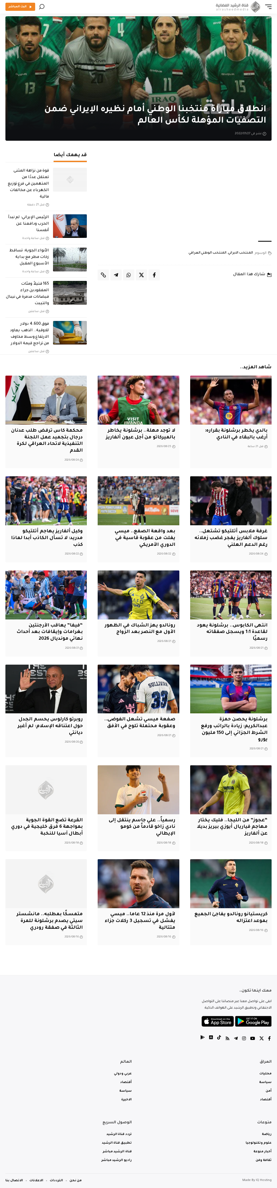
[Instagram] (244, 1039)
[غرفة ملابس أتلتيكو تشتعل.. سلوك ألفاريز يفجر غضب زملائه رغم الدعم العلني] (231, 500)
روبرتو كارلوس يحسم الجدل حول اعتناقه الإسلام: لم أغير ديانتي (50, 726)
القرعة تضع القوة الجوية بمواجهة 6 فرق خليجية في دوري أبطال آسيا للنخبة (47, 827)
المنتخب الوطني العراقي (207, 253)
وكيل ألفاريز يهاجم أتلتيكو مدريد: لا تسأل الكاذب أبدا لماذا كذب (47, 538)
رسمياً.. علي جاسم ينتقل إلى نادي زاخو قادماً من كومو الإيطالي (142, 827)
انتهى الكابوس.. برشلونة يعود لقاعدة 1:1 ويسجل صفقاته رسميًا (232, 632)
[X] (262, 1039)
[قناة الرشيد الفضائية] (237, 7)
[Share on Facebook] (154, 275)
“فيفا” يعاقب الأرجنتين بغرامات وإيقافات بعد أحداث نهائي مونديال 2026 (50, 632)
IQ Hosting (264, 1180)
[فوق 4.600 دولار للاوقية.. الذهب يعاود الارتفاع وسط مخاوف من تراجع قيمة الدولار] (70, 333)
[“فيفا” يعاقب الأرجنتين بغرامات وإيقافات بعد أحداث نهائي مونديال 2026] (46, 594)
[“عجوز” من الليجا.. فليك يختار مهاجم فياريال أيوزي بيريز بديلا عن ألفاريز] (231, 789)
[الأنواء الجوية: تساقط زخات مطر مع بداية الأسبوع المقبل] (70, 259)
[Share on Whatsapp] (128, 275)
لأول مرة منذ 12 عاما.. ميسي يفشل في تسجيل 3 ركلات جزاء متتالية (140, 921)
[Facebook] (269, 1039)
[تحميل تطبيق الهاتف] (237, 1021)
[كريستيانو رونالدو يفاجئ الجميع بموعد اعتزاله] (231, 883)
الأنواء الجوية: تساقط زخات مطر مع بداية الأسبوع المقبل (29, 257)
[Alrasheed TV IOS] (211, 1039)
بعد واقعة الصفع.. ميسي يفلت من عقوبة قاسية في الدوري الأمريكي (145, 538)
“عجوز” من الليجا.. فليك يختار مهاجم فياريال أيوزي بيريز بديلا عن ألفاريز (232, 827)
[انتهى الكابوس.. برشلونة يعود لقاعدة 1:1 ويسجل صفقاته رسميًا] (231, 594)
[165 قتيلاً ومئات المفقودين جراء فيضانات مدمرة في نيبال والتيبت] (70, 293)
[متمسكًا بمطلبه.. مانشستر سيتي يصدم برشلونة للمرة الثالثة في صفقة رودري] (46, 883)
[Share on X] (141, 275)
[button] (267, 7)
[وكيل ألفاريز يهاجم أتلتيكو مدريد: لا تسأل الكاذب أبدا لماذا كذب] (46, 500)
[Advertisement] (185, 195)
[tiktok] (219, 1039)
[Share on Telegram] (116, 275)
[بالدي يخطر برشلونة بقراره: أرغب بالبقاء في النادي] (231, 400)
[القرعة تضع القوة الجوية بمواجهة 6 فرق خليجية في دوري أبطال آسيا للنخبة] (46, 789)
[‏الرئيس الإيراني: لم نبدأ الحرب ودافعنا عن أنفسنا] (70, 226)
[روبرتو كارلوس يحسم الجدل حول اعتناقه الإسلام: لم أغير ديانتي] (46, 689)
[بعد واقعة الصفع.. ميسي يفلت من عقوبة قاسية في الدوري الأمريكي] (138, 500)
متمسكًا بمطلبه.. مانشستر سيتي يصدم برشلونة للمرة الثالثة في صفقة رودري (50, 921)
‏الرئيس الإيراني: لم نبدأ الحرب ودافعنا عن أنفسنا (28, 224)
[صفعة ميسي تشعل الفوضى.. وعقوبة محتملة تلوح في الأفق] (138, 689)
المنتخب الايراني (240, 253)
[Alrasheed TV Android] (203, 1039)
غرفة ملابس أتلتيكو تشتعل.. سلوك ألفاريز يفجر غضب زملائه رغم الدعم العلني (231, 538)
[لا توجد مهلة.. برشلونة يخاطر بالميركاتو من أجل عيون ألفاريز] (138, 400)
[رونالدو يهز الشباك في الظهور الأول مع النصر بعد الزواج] (138, 594)
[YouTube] (252, 1039)
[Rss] (227, 1039)
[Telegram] (236, 1039)
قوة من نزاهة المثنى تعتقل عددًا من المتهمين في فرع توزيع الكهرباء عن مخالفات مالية (28, 184)
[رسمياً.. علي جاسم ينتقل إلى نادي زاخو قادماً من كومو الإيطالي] (138, 789)
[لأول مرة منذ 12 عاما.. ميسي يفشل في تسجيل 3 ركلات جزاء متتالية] (138, 883)
